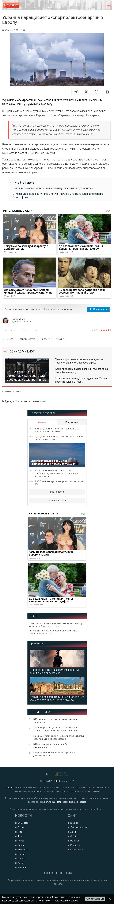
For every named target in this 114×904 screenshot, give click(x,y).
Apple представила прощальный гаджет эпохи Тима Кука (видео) (82, 370)
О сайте (74, 836)
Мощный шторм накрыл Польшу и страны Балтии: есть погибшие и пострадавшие (59, 737)
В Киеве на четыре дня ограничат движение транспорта (56, 721)
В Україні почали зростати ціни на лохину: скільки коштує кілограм (53, 188)
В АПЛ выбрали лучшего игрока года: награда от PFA (60, 483)
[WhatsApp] (96, 92)
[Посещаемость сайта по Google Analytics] (61, 774)
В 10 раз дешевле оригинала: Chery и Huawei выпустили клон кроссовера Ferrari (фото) (58, 195)
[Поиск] (96, 5)
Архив (73, 832)
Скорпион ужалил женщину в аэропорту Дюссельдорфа (54, 754)
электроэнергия (27, 339)
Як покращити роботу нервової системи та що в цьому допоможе (54, 632)
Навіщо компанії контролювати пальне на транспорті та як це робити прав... (56, 625)
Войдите (6, 401)
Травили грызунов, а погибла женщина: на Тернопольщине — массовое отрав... (79, 361)
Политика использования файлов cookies (65, 802)
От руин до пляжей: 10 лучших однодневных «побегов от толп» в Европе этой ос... (57, 698)
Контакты (75, 845)
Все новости (57, 491)
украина (60, 339)
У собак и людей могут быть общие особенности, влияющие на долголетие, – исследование (56, 473)
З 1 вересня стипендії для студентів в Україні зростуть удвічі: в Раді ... (81, 380)
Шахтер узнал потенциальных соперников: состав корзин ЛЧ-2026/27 (57, 430)
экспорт (46, 339)
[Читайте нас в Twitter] (61, 892)
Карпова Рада (18, 319)
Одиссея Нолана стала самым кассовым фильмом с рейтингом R (55, 671)
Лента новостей (57, 500)
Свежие (42, 422)
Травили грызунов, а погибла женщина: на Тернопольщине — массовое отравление (55, 729)
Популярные (71, 422)
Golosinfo (11, 5)
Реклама (74, 841)
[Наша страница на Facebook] (50, 892)
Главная (74, 823)
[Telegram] (75, 92)
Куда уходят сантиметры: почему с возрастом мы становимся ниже (59, 438)
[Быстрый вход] (102, 5)
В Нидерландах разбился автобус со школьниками (52, 746)
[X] (86, 92)
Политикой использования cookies (58, 900)
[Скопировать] (107, 92)
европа (10, 339)
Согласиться (95, 899)
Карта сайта (76, 849)
